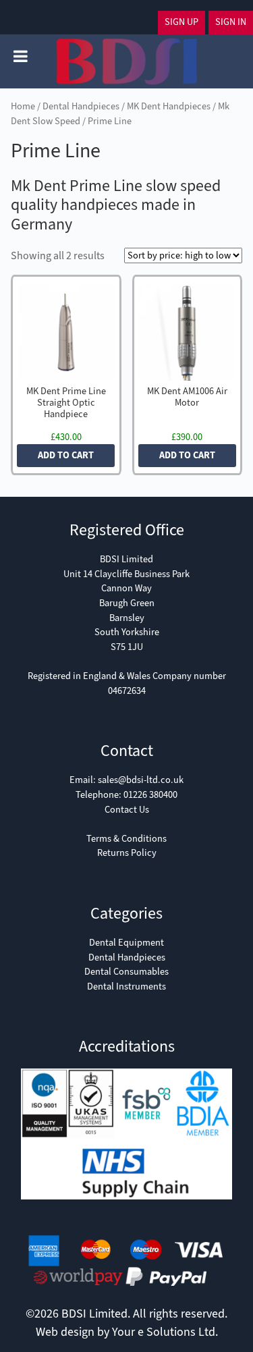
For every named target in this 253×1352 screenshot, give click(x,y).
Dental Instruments (126, 986)
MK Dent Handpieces (168, 106)
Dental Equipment (126, 942)
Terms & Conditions (126, 838)
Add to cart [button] (66, 455)
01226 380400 (150, 794)
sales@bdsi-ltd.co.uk (141, 780)
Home (23, 106)
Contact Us (127, 809)
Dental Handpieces (81, 106)
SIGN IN (230, 22)
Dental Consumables (126, 971)
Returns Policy (127, 852)
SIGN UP (181, 22)
